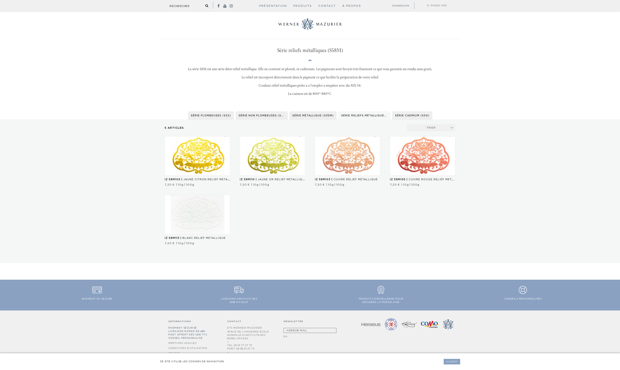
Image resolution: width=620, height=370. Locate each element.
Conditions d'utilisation (187, 348)
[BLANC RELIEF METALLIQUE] (197, 214)
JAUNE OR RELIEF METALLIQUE (273, 179)
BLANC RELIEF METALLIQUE (195, 237)
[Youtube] (225, 6)
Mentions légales (182, 343)
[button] (302, 6)
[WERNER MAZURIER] (310, 29)
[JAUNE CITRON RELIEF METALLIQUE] (197, 156)
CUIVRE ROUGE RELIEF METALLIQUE (427, 179)
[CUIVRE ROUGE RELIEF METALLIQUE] (422, 156)
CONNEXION (400, 6)
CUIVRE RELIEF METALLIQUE (346, 179)
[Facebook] (218, 6)
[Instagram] (231, 6)
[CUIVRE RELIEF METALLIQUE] (347, 156)
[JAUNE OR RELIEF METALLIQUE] (272, 156)
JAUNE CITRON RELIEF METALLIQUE (202, 179)
